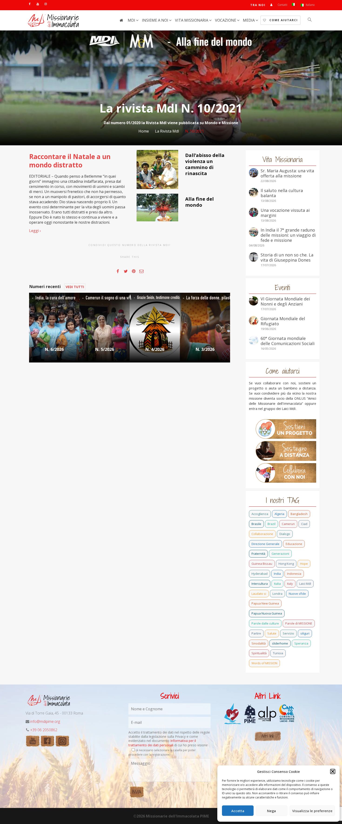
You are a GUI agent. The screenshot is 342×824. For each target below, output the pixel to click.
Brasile (256, 524)
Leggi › (35, 230)
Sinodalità (258, 643)
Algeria (279, 514)
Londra (277, 593)
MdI (132, 20)
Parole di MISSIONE (298, 623)
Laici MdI (305, 583)
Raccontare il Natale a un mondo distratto (70, 160)
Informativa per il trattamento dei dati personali (162, 742)
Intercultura (259, 583)
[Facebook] (30, 4)
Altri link (268, 736)
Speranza (301, 643)
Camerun (288, 524)
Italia (277, 583)
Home (143, 131)
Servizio (288, 633)
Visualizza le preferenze (312, 810)
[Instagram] (45, 4)
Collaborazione (262, 534)
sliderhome (280, 643)
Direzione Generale (265, 544)
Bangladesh (299, 514)
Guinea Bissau (261, 564)
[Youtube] (37, 4)
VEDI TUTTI (75, 287)
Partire (256, 633)
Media (249, 20)
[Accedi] (271, 5)
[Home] (121, 20)
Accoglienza (259, 514)
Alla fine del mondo (199, 202)
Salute (271, 633)
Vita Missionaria (192, 20)
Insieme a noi (155, 20)
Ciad (304, 524)
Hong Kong (286, 564)
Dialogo (284, 534)
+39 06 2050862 (43, 729)
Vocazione (226, 20)
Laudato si (258, 593)
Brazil (271, 524)
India (277, 573)
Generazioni (280, 554)
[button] (332, 771)
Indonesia (294, 573)
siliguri (304, 633)
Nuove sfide (297, 593)
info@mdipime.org (45, 721)
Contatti (282, 5)
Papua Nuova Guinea (266, 613)
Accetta (237, 810)
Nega (271, 810)
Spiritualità (259, 653)
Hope (304, 564)
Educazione (294, 544)
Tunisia (278, 653)
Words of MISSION (264, 663)
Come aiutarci (283, 20)
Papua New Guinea (265, 603)
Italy (290, 583)
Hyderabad (259, 573)
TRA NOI (257, 5)
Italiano (310, 5)
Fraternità (258, 554)
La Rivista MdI (167, 131)
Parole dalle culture (265, 623)
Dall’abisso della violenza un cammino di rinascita (205, 164)
